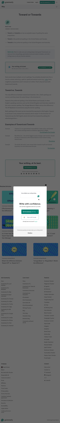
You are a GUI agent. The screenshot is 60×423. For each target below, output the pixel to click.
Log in (36, 221)
